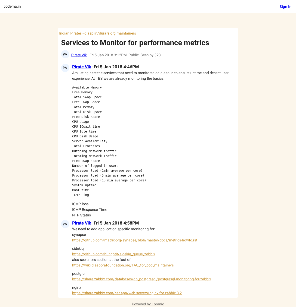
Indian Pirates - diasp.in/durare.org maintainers (97, 33)
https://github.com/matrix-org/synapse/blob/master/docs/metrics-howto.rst (134, 240)
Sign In (285, 6)
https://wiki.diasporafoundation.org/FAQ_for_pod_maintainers (123, 265)
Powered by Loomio (148, 304)
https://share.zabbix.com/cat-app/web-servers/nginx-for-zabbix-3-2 (127, 293)
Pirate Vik (79, 55)
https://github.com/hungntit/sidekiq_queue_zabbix (113, 254)
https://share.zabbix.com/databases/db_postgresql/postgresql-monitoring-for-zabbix (141, 279)
